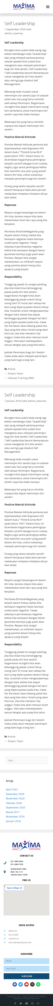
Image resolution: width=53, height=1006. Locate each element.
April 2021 (12, 789)
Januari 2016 (13, 821)
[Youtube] (26, 984)
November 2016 (15, 816)
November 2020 (15, 798)
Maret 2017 (12, 812)
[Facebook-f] (15, 1003)
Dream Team (15, 373)
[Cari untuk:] (26, 760)
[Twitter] (20, 984)
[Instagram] (32, 984)
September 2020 (15, 807)
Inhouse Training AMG (21, 378)
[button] (48, 6)
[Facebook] (15, 984)
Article (11, 369)
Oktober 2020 (14, 803)
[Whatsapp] (38, 984)
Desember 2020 (15, 794)
